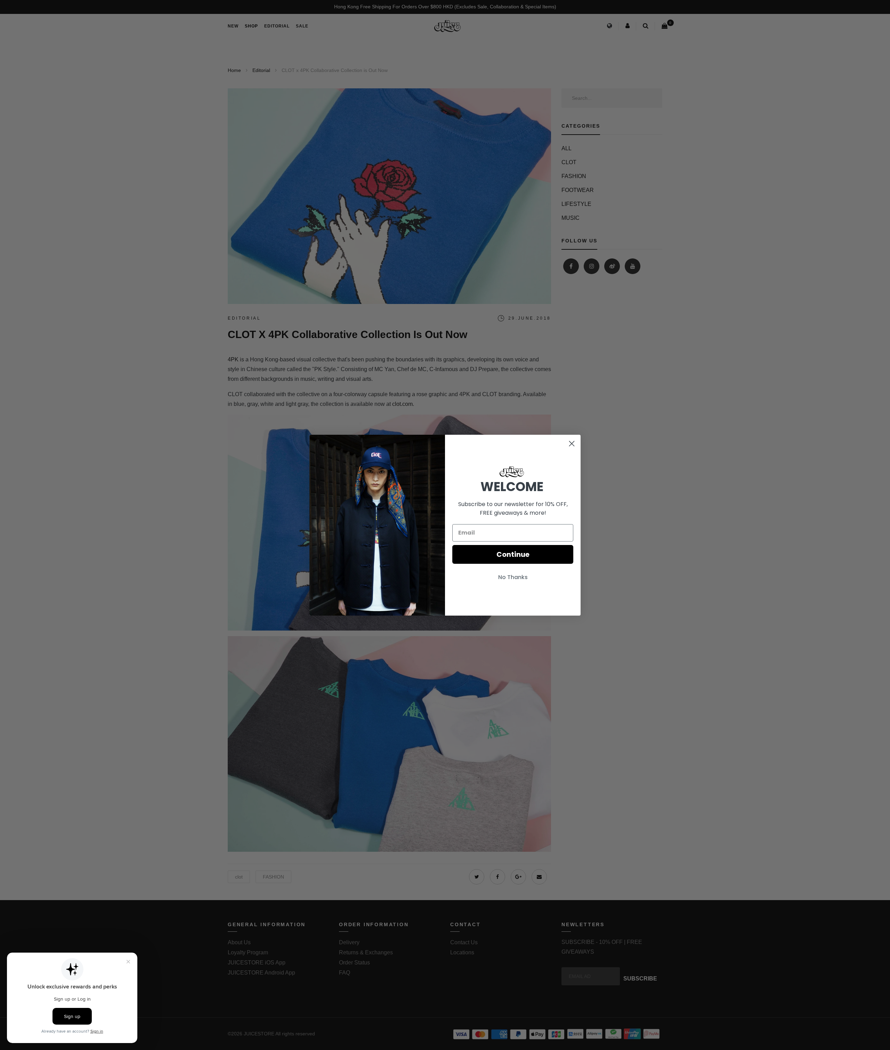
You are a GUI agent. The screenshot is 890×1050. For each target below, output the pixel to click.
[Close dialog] (572, 444)
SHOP (251, 26)
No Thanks (513, 577)
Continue (512, 554)
